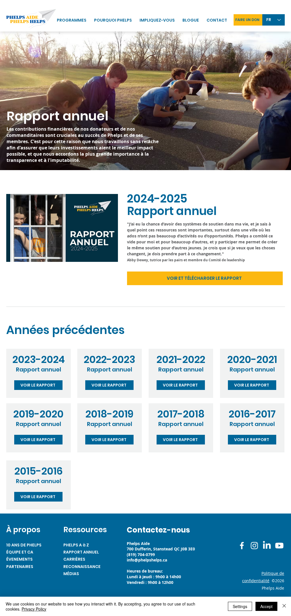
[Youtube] (279, 545)
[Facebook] (242, 545)
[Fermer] (284, 606)
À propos (23, 530)
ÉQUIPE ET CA (19, 552)
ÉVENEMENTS (19, 559)
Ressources (85, 530)
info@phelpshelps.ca (147, 560)
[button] (158, 20)
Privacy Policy (34, 609)
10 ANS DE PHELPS (23, 545)
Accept (266, 606)
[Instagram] (254, 545)
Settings (240, 606)
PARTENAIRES (19, 566)
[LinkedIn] (267, 545)
